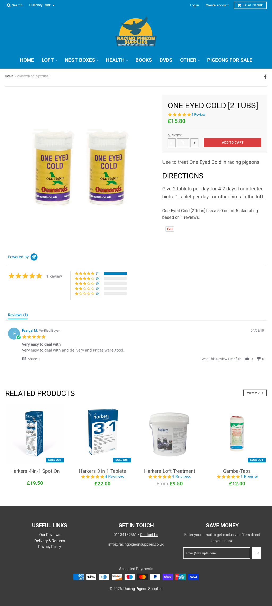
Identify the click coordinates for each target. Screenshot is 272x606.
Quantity (174, 135)
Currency (35, 5)
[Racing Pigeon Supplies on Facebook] (265, 77)
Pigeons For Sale (229, 60)
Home (27, 60)
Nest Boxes (80, 60)
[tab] (18, 315)
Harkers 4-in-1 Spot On (35, 471)
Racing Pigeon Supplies (143, 589)
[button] (32, 358)
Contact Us (149, 535)
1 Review (198, 114)
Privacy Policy (49, 547)
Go (256, 553)
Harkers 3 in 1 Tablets (102, 471)
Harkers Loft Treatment (169, 471)
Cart (253, 5)
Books (143, 60)
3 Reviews (181, 476)
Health (115, 60)
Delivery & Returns (50, 541)
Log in (194, 5)
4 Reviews (114, 476)
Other (188, 60)
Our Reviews (49, 535)
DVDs (166, 60)
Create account (217, 5)
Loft (48, 60)
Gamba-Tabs (237, 471)
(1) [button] (97, 273)
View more (255, 393)
